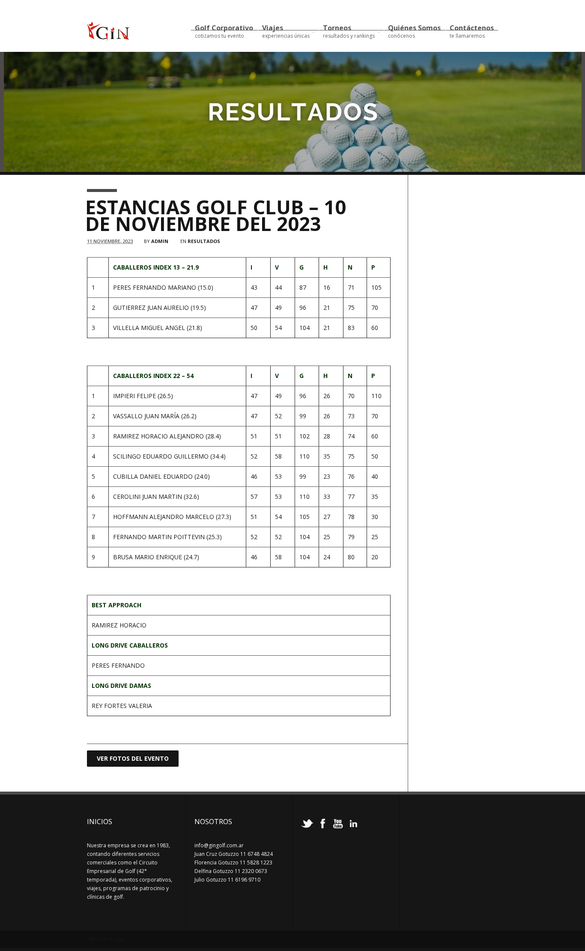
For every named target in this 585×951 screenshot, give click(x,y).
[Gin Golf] (108, 37)
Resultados (204, 241)
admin (159, 241)
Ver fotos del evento (133, 758)
